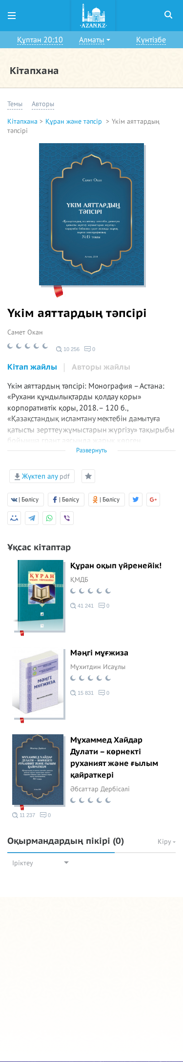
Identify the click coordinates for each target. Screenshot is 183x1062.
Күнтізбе (151, 40)
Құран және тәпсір (74, 121)
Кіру (165, 842)
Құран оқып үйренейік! (116, 565)
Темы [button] (14, 104)
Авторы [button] (43, 104)
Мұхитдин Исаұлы (97, 667)
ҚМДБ (79, 580)
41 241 (85, 606)
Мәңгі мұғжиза (99, 653)
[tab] (32, 367)
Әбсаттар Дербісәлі (100, 789)
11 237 (26, 815)
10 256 (71, 349)
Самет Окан (25, 332)
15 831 (85, 693)
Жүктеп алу (44, 476)
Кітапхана (22, 121)
